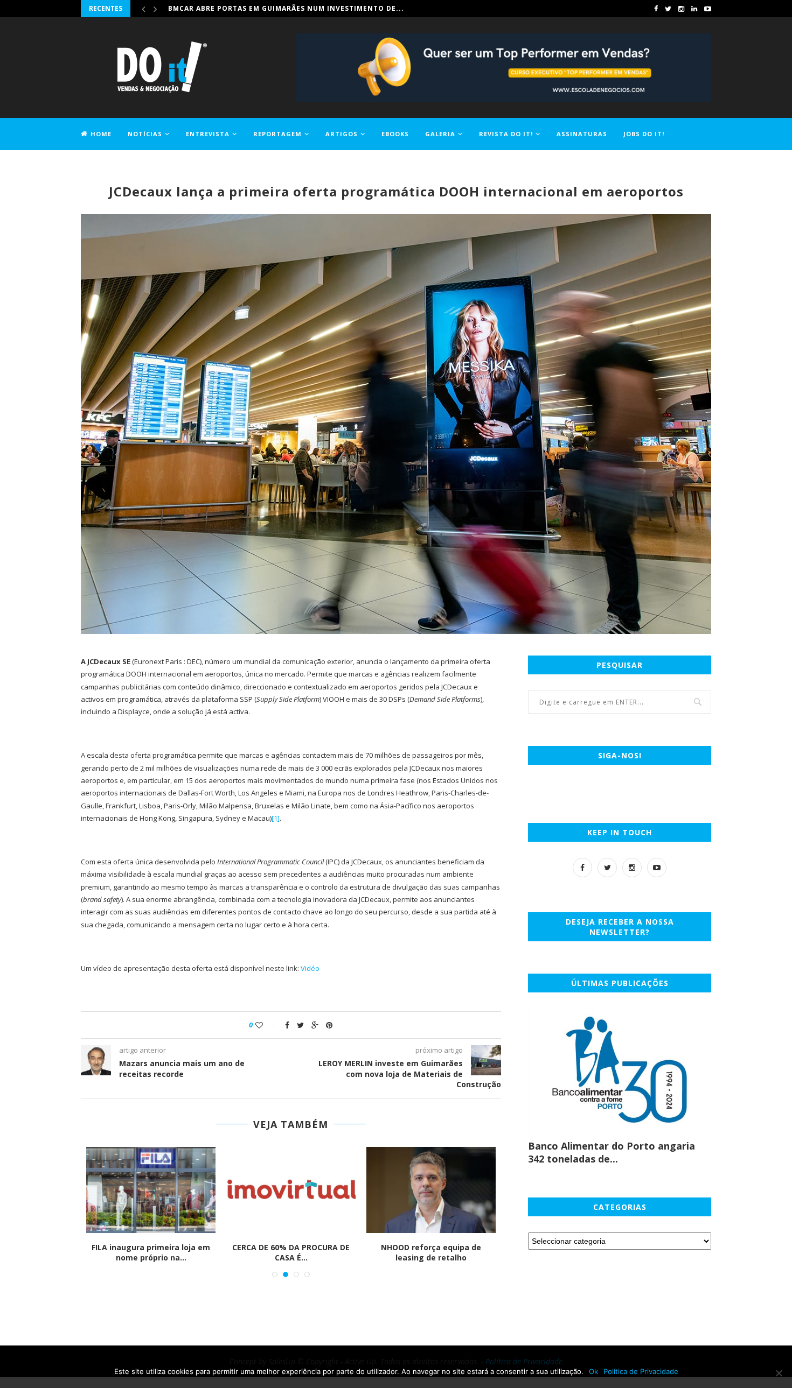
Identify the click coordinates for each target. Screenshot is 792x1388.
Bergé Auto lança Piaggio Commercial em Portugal (319, 1252)
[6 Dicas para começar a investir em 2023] (179, 1190)
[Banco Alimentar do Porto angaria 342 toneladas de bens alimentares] (619, 1070)
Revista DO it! (506, 134)
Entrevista (208, 134)
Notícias (145, 134)
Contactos (102, 165)
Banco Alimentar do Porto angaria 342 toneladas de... (611, 1152)
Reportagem (277, 134)
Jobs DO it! (643, 134)
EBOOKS (395, 134)
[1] (276, 818)
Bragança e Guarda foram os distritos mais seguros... (459, 1252)
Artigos (341, 134)
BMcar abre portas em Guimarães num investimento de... (286, 8)
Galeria (440, 134)
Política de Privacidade (640, 1371)
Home (101, 134)
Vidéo (310, 968)
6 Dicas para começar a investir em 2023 (178, 1252)
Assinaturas (582, 134)
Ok (593, 1371)
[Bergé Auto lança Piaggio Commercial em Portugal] (319, 1190)
